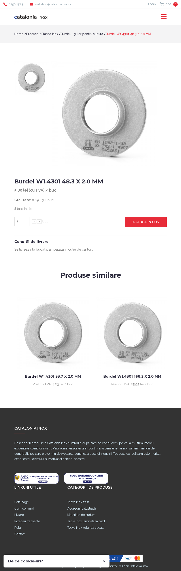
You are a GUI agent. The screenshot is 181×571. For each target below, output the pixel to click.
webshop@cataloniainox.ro (53, 4)
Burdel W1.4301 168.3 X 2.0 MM (130, 376)
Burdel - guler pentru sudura (82, 34)
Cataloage (21, 502)
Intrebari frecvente (27, 521)
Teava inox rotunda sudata (85, 527)
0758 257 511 (17, 4)
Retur (18, 527)
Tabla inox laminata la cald (86, 521)
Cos (170, 4)
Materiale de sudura (81, 515)
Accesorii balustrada (81, 508)
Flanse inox (49, 34)
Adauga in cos (145, 222)
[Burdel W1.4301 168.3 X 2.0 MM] (130, 333)
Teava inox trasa (78, 502)
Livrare (19, 515)
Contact (19, 534)
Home (18, 34)
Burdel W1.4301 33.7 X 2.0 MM (51, 376)
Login (152, 4)
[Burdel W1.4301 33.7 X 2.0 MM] (50, 333)
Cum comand (24, 508)
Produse (32, 34)
